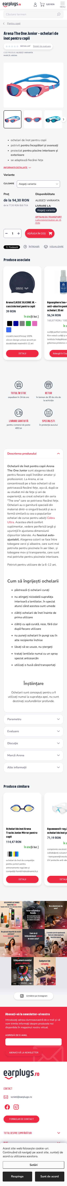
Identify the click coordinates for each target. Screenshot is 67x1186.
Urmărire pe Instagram (36, 995)
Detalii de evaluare (42, 46)
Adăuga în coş (36, 233)
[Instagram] (16, 1106)
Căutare (58, 14)
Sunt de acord (49, 1176)
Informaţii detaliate (15, 167)
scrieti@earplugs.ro (21, 1097)
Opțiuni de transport (48, 219)
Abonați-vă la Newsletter (23, 1052)
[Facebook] (7, 1106)
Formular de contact (21, 1119)
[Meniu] (62, 4)
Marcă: (10, 55)
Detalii (22, 353)
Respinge (17, 1176)
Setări (34, 1165)
